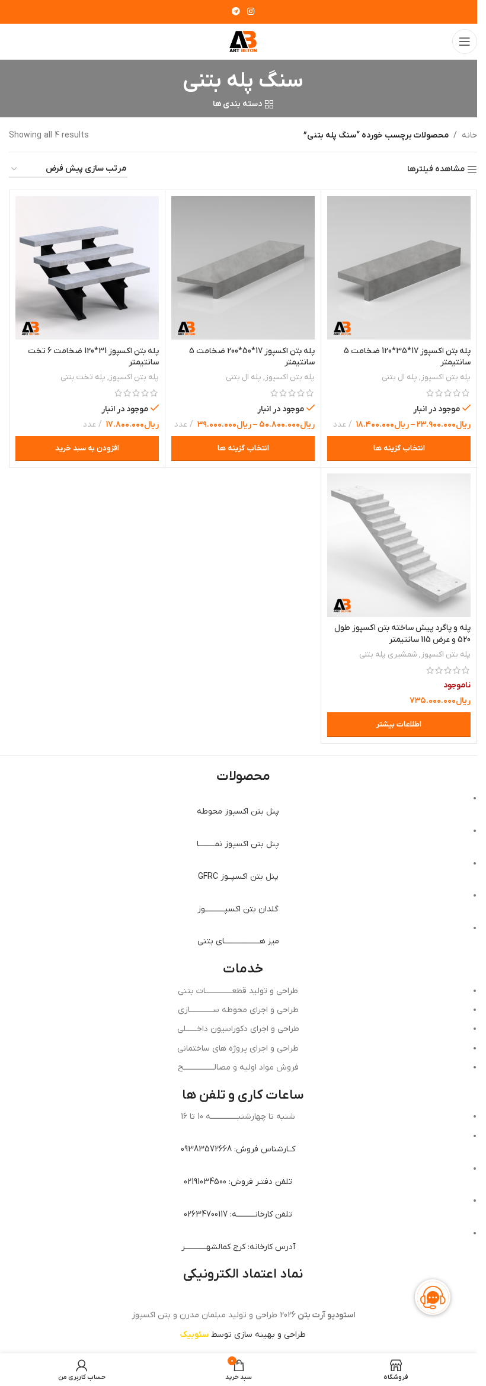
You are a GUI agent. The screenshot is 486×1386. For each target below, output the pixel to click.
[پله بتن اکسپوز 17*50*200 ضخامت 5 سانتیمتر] (243, 268)
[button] (87, 448)
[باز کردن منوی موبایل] (464, 41)
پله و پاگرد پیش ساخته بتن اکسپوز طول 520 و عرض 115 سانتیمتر (402, 633)
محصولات (243, 776)
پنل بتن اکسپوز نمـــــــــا (238, 844)
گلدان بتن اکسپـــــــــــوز (238, 909)
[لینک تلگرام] (236, 12)
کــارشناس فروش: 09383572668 (238, 1149)
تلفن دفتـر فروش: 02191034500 (238, 1181)
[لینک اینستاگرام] (251, 12)
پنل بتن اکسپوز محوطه (238, 811)
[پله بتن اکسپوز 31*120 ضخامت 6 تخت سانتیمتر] (87, 268)
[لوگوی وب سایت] (243, 41)
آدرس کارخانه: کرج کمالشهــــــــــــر (238, 1247)
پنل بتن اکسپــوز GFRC (238, 876)
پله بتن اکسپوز (446, 377)
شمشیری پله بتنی (388, 654)
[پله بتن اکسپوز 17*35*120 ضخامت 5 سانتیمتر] (399, 268)
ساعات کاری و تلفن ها (243, 1095)
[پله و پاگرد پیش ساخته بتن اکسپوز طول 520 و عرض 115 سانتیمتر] (399, 545)
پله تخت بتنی (82, 377)
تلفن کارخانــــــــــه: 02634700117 (238, 1214)
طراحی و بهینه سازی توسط (243, 1334)
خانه (469, 135)
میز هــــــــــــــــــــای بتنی (238, 941)
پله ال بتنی (399, 377)
